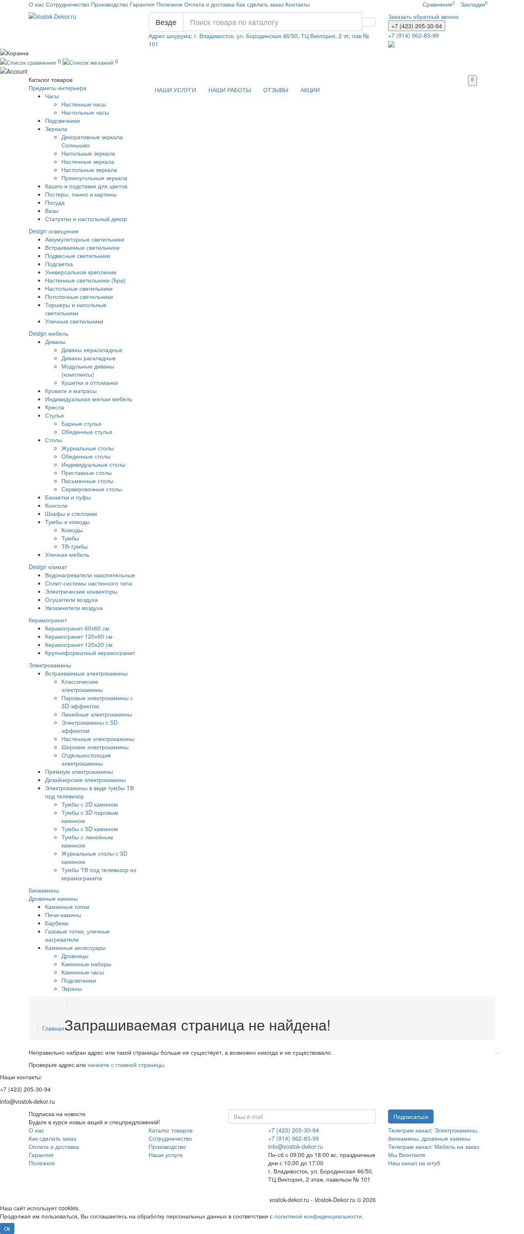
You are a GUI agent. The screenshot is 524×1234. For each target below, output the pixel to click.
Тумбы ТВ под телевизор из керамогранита (98, 874)
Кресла (54, 407)
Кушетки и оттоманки (89, 382)
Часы (52, 96)
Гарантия (142, 4)
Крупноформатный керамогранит (90, 653)
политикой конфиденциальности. (319, 1216)
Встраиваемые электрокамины (86, 673)
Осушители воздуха (71, 599)
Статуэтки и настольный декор (86, 219)
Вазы (52, 210)
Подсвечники (62, 120)
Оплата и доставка (209, 4)
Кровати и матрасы (71, 390)
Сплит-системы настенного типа (88, 583)
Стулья (54, 415)
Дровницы (74, 955)
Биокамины (44, 890)
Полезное (169, 4)
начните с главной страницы (126, 1064)
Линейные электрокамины (96, 714)
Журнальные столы (87, 448)
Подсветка (59, 264)
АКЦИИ (310, 90)
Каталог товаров (170, 1130)
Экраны (71, 988)
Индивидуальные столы (93, 464)
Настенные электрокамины (97, 739)
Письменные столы (87, 481)
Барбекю (57, 923)
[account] (262, 70)
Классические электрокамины (82, 685)
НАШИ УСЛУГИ (175, 90)
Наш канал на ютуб (414, 1163)
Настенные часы (83, 104)
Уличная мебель (67, 554)
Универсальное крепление (81, 272)
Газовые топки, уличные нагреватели (77, 935)
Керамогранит (48, 620)
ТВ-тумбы (74, 546)
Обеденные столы (86, 456)
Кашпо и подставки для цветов (86, 186)
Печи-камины (63, 915)
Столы (53, 440)
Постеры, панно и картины (81, 194)
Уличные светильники (74, 321)
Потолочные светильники (79, 296)
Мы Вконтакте (406, 1154)
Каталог (50, 79)
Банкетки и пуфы (68, 497)
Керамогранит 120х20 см (79, 644)
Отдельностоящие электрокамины (86, 759)
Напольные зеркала (88, 153)
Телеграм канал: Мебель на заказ (433, 1146)
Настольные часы (85, 112)
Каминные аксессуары (75, 947)
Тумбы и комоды (67, 522)
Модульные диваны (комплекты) (87, 370)
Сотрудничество (67, 4)
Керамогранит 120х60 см (79, 636)
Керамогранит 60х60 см (77, 628)
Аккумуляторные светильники (84, 239)
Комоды (72, 530)
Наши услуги (166, 1154)
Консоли (56, 505)
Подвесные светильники (77, 255)
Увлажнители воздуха (74, 607)
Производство (109, 4)
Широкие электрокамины (95, 747)
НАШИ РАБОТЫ (229, 90)
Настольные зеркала (89, 169)
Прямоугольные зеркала (94, 178)
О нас (36, 4)
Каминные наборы (86, 964)
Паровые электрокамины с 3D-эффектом (97, 702)
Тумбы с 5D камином (89, 829)
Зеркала (56, 128)
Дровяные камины (53, 898)
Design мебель (48, 333)
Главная (53, 1028)
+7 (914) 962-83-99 (293, 1138)
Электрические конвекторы (81, 591)
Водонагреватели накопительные (90, 575)
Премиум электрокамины (79, 771)
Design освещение (54, 231)
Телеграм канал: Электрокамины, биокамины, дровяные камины (433, 1134)
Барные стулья (81, 423)
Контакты (297, 4)
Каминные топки (67, 906)
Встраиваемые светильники (82, 247)
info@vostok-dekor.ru (295, 1146)
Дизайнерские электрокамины (85, 779)
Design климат (48, 567)
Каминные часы (82, 972)
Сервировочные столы (91, 489)
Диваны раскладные (88, 358)
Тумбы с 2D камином (89, 804)
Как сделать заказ (260, 4)
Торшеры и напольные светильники (75, 309)
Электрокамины (50, 665)
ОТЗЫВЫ (275, 90)
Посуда (55, 202)
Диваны (55, 341)
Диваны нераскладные (91, 350)
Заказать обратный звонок (423, 16)
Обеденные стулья (86, 431)
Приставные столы (86, 472)
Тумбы (70, 538)
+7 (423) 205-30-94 (293, 1130)
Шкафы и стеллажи (71, 513)
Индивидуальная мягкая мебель (88, 399)
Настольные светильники (79, 288)
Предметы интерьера (57, 88)
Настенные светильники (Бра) (85, 280)
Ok (7, 1228)
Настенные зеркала (87, 161)
